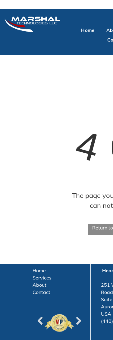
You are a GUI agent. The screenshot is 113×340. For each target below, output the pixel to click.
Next (78, 320)
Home (39, 270)
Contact (41, 292)
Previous (40, 320)
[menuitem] (87, 31)
